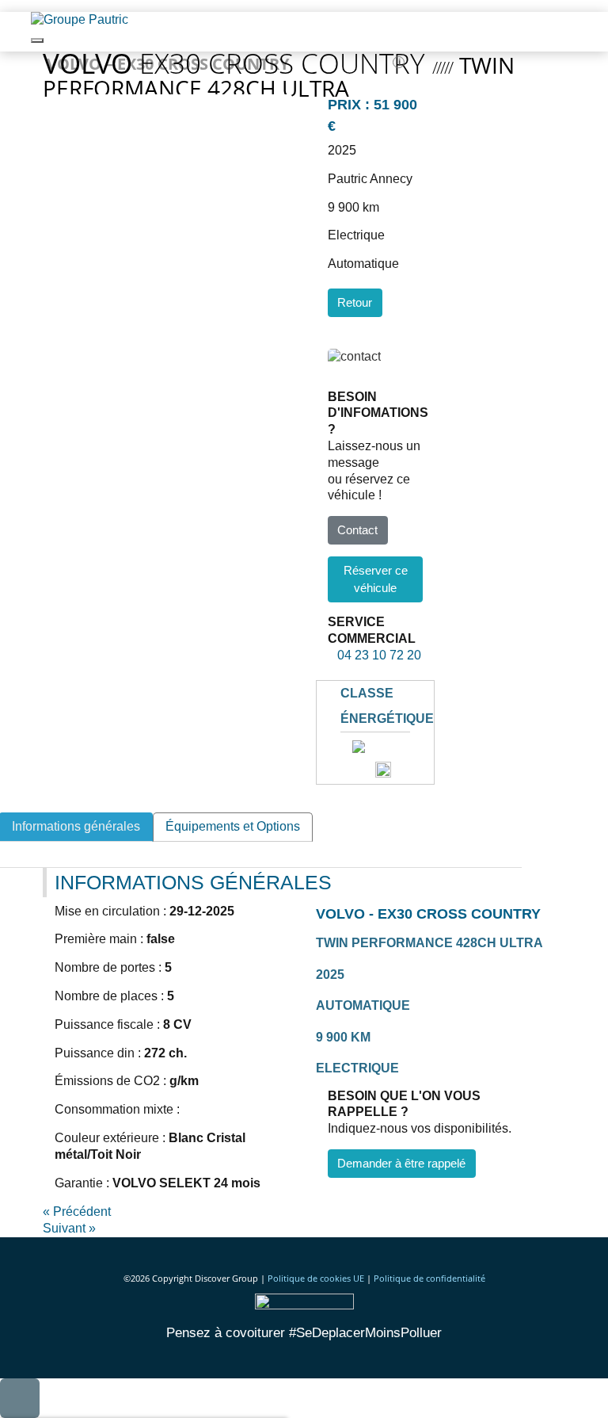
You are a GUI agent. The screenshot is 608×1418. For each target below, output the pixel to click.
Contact (357, 530)
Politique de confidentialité (429, 1278)
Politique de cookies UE (316, 1278)
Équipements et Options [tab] (232, 826)
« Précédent (77, 1211)
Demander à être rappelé (401, 1163)
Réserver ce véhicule (376, 579)
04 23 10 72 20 (374, 655)
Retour (354, 302)
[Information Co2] (383, 768)
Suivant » (69, 1228)
